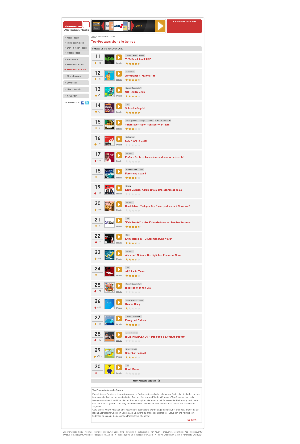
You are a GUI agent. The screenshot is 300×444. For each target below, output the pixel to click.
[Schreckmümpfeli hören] (118, 106)
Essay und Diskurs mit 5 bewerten (139, 324)
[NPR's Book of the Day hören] (118, 286)
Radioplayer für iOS (125, 435)
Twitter (87, 102)
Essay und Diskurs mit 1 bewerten (126, 324)
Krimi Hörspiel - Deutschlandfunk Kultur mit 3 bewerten (133, 243)
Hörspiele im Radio (75, 43)
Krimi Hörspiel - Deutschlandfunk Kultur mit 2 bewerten (129, 243)
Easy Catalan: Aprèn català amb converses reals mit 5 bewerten (139, 194)
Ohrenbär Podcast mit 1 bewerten (126, 357)
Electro (141, 55)
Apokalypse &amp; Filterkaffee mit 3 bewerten (133, 79)
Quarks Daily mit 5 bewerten (139, 308)
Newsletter (72, 96)
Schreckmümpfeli (135, 108)
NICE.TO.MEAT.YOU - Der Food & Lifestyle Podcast (155, 336)
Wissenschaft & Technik (134, 170)
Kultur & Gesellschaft (133, 88)
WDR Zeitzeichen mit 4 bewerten (136, 96)
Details (119, 63)
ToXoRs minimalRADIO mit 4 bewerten (136, 63)
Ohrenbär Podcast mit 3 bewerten (133, 357)
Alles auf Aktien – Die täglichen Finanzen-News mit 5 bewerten (139, 259)
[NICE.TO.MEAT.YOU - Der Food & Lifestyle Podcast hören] (118, 335)
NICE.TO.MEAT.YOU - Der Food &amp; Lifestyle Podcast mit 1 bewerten (126, 341)
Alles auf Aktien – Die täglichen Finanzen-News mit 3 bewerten (133, 259)
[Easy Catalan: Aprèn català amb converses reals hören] (118, 188)
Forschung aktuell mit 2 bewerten (129, 177)
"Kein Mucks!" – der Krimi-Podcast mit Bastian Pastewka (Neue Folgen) (167, 222)
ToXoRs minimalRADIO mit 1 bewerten (126, 63)
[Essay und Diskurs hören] (118, 318)
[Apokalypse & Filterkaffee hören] (118, 74)
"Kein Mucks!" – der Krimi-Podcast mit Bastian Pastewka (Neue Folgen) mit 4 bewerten (136, 226)
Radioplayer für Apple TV (146, 435)
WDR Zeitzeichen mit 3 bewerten (133, 96)
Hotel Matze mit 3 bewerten (133, 373)
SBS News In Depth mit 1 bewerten (126, 145)
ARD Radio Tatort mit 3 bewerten (133, 275)
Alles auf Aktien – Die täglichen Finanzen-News (153, 255)
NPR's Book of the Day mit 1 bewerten (126, 292)
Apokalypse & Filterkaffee (140, 75)
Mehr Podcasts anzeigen (144, 381)
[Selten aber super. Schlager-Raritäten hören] (118, 122)
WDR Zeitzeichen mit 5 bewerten (139, 96)
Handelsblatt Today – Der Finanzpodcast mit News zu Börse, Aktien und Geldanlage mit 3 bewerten (133, 210)
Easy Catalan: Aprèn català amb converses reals (153, 189)
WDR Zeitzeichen (135, 92)
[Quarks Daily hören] (118, 302)
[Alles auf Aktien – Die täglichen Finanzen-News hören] (118, 253)
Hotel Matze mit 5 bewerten (139, 373)
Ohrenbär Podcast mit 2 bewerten (129, 357)
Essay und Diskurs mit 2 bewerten (129, 324)
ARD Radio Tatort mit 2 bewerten (129, 275)
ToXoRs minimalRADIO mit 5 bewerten (139, 63)
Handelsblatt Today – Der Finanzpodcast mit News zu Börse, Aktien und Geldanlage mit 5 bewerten (139, 210)
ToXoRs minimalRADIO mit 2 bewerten (129, 63)
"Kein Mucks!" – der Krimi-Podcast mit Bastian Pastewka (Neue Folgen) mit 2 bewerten (129, 226)
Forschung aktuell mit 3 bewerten (133, 177)
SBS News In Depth (136, 141)
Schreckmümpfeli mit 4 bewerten (136, 112)
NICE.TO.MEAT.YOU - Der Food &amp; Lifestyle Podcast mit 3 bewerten (133, 341)
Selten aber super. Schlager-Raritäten (147, 124)
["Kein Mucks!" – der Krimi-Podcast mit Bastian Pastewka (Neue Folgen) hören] (118, 220)
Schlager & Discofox (146, 121)
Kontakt (97, 432)
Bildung (128, 186)
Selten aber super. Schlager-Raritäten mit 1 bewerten (126, 128)
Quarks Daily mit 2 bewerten (129, 308)
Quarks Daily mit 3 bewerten (133, 308)
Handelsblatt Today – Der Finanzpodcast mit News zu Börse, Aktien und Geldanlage (174, 206)
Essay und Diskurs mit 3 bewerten (133, 324)
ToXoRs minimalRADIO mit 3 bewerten (133, 63)
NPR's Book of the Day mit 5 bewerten (139, 292)
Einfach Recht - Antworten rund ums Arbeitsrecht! (154, 157)
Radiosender (72, 59)
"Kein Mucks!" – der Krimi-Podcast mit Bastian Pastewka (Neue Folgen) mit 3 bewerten (133, 226)
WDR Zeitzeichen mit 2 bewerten (129, 96)
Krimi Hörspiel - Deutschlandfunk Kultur (148, 238)
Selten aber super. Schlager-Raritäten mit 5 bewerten (139, 128)
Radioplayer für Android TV (105, 435)
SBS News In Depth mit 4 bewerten (136, 145)
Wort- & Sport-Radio (77, 48)
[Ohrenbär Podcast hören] (118, 351)
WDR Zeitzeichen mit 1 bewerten (126, 96)
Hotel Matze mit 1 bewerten (126, 373)
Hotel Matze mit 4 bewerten (136, 373)
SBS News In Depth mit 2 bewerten (129, 145)
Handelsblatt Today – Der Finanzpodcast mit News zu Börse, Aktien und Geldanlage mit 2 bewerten (129, 210)
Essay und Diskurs (135, 320)
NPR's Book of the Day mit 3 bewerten (133, 292)
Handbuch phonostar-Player (148, 432)
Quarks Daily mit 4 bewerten (136, 308)
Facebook (82, 102)
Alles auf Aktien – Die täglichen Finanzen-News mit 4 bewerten (136, 259)
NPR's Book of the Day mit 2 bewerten (129, 292)
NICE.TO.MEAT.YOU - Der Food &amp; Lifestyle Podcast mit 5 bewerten (139, 341)
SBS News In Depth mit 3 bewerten (133, 145)
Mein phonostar (74, 76)
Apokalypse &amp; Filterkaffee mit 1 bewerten (126, 79)
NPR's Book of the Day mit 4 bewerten (136, 292)
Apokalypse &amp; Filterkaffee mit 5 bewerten (139, 79)
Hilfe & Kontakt (74, 89)
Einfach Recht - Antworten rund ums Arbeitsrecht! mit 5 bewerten (139, 161)
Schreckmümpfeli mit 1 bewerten (126, 112)
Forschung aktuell (135, 173)
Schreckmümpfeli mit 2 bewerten (129, 112)
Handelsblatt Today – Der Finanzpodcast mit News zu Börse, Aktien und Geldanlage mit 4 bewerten (136, 210)
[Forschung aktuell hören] (118, 171)
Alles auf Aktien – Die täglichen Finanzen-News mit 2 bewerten (129, 259)
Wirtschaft (129, 153)
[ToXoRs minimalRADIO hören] (118, 57)
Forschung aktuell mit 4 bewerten (136, 177)
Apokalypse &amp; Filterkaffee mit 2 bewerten (129, 79)
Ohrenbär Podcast (135, 353)
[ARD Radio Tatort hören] (118, 269)
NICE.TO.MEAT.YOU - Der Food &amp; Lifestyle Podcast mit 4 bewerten (136, 341)
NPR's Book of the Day (138, 287)
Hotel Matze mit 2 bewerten (129, 373)
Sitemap (88, 432)
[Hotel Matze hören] (118, 367)
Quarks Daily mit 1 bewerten (126, 308)
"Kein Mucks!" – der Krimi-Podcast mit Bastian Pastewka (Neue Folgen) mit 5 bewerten (139, 226)
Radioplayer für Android (82, 435)
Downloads (72, 83)
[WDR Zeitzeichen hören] (118, 90)
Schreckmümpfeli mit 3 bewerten (133, 112)
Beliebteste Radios (75, 64)
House (135, 55)
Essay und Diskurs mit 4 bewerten (136, 324)
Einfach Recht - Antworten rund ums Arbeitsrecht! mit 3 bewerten (133, 161)
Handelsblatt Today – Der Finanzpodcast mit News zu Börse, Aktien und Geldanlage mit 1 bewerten (126, 210)
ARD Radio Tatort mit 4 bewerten (136, 275)
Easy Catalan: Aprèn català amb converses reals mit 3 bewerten (133, 194)
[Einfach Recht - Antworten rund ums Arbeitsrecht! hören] (118, 155)
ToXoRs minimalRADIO (138, 59)
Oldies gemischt (131, 121)
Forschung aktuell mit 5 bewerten (139, 177)
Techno (128, 55)
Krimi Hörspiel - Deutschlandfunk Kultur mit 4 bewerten (136, 243)
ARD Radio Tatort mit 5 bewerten (139, 275)
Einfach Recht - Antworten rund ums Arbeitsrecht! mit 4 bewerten (136, 161)
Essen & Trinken (132, 333)
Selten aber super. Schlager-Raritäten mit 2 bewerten (129, 128)
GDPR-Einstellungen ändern (169, 435)
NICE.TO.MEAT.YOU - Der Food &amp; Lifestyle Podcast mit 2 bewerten (129, 341)
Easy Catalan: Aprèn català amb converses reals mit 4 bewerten (136, 194)
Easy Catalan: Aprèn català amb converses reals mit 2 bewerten (129, 194)
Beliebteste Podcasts (76, 69)
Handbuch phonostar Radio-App (175, 432)
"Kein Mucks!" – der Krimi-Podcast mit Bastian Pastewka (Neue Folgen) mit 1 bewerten (126, 226)
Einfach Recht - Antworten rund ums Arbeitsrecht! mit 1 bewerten (126, 161)
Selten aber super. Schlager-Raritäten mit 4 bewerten (136, 128)
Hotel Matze (132, 369)
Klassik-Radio (73, 53)
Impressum (107, 432)
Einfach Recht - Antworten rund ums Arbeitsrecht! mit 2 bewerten (129, 161)
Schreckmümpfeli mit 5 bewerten (139, 112)
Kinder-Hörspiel (131, 349)
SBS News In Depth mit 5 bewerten (139, 145)
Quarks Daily (132, 304)
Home (93, 37)
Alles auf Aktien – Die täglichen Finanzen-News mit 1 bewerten (126, 259)
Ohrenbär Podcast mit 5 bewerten (139, 357)
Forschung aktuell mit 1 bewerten (126, 177)
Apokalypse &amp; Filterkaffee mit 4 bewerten (136, 79)
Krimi (127, 104)
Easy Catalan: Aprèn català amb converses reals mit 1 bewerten (126, 194)
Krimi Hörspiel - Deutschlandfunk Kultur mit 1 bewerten (126, 243)
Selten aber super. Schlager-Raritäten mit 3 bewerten (133, 128)
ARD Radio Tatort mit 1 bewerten (126, 275)
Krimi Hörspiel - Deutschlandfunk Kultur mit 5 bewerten (139, 243)
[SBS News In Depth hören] (118, 139)
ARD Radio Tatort (135, 271)
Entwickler (130, 432)
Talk (127, 365)
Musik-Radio (73, 38)
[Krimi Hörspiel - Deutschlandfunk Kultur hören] (118, 237)
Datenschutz (119, 432)
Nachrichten (130, 72)
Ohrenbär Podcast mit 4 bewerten (136, 357)
